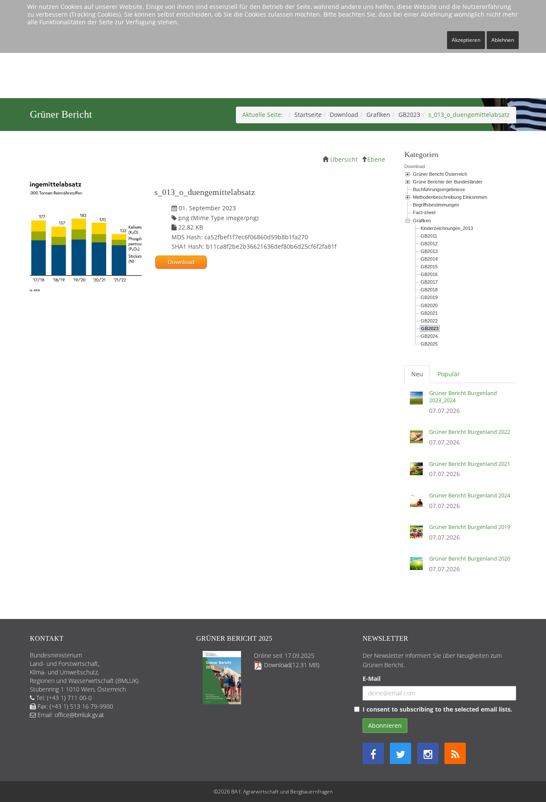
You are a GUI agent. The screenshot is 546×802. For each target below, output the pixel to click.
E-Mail (371, 678)
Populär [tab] (449, 374)
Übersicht (344, 159)
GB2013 (429, 251)
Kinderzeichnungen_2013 (447, 228)
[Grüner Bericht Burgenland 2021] (418, 471)
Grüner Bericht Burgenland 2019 (469, 527)
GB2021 (429, 313)
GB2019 (429, 297)
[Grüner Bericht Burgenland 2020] (418, 566)
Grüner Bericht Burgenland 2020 (469, 558)
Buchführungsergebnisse (439, 189)
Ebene (376, 159)
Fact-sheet (424, 212)
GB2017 (429, 282)
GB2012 (429, 243)
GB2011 (429, 235)
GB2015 (429, 266)
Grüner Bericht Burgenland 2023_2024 (463, 396)
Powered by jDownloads (211, 338)
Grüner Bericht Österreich (440, 174)
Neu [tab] (417, 374)
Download (344, 114)
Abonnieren (385, 725)
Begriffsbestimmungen (436, 204)
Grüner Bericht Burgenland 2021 (469, 464)
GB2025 (429, 343)
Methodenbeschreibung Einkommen (450, 197)
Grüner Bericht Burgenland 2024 (469, 495)
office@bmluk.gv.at (79, 715)
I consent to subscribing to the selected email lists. (437, 709)
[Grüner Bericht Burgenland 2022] (418, 439)
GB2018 (429, 289)
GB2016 (429, 274)
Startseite (308, 114)
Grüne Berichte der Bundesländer (447, 181)
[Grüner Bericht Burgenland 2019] (418, 534)
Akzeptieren (466, 40)
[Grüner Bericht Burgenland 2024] (418, 503)
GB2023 (409, 114)
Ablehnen (502, 40)
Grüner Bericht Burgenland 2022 (469, 432)
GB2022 (429, 320)
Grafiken (378, 114)
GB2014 (429, 259)
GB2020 (429, 305)
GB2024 (429, 336)
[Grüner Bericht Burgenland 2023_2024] (418, 404)
